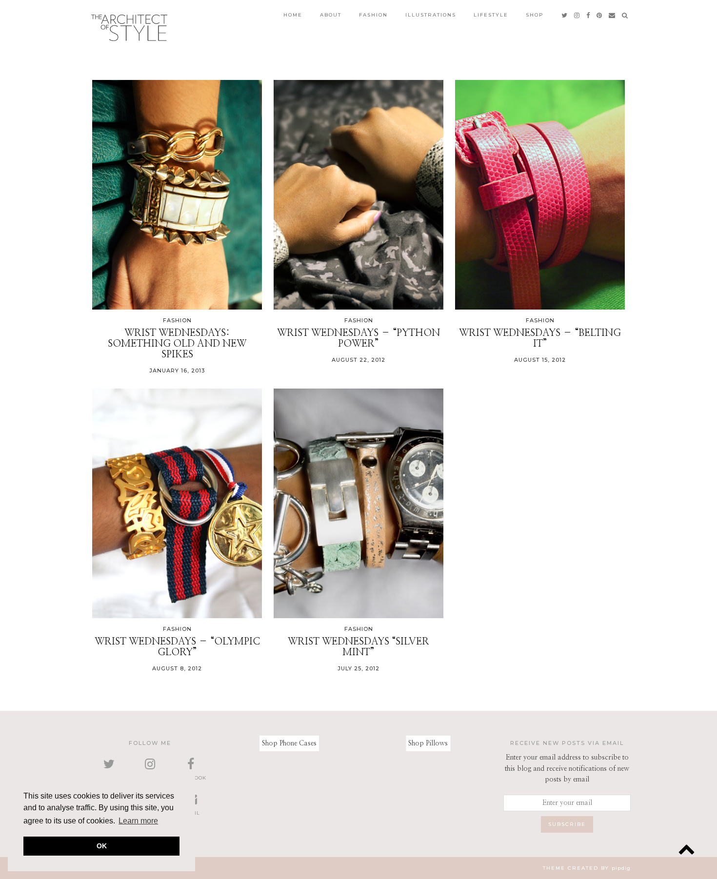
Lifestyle (491, 15)
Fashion (373, 15)
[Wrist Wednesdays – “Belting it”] (540, 195)
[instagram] (577, 15)
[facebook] (588, 15)
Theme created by (587, 868)
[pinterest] (600, 15)
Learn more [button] (138, 821)
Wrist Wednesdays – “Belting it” (540, 338)
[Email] (612, 15)
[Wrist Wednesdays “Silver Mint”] (358, 503)
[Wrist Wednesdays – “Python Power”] (358, 195)
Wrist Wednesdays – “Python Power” (358, 338)
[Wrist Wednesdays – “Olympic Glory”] (177, 503)
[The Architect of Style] (129, 28)
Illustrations (430, 15)
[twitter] (564, 15)
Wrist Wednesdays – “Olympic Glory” (177, 647)
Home (292, 15)
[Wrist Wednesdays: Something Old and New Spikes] (177, 195)
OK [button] (102, 846)
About (330, 15)
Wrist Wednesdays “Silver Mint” (358, 647)
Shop (535, 15)
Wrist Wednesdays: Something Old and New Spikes (177, 343)
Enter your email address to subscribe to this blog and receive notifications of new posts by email (567, 768)
